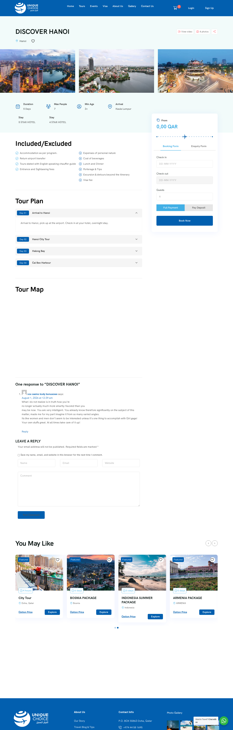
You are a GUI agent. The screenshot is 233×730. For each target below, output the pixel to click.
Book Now (185, 220)
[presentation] (208, 543)
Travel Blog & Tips (84, 727)
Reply (25, 431)
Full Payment (170, 207)
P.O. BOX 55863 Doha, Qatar (135, 721)
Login (191, 8)
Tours (82, 6)
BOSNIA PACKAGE (83, 598)
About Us (118, 6)
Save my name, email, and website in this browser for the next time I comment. (62, 455)
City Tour (25, 598)
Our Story (79, 721)
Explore (52, 612)
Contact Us (147, 6)
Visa (105, 6)
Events (94, 6)
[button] (115, 628)
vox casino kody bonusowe (42, 394)
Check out (162, 173)
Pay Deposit (198, 207)
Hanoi (22, 41)
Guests (160, 190)
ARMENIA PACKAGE (187, 598)
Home (70, 6)
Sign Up (209, 8)
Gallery (132, 6)
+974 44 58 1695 (132, 727)
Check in (161, 157)
